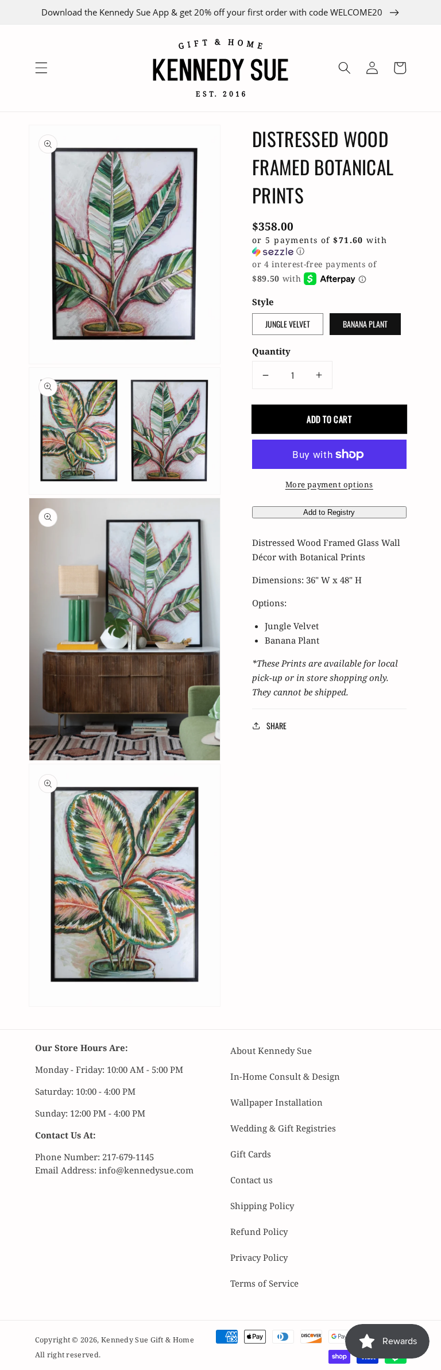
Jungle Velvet (287, 324)
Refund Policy (259, 1231)
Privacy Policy (259, 1257)
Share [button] (276, 725)
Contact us (251, 1180)
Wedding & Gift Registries (283, 1128)
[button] (41, 68)
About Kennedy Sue (271, 1050)
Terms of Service (264, 1283)
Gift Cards (250, 1154)
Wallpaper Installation (276, 1102)
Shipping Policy (262, 1205)
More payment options (329, 484)
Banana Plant (365, 324)
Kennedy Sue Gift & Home (147, 1340)
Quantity (271, 351)
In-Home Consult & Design (285, 1076)
